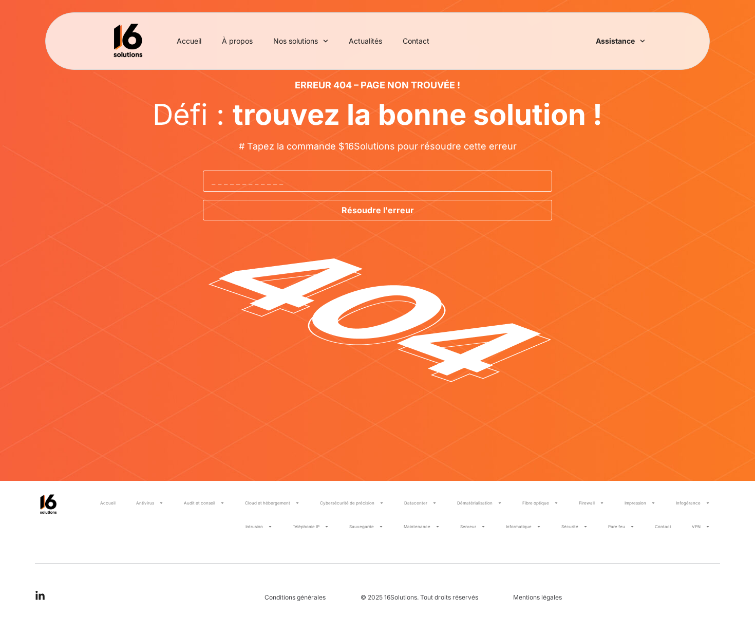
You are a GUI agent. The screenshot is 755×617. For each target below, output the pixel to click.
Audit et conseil (199, 503)
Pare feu (616, 526)
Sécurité (569, 526)
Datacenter (415, 503)
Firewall (587, 503)
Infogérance (688, 503)
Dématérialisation (475, 503)
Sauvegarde (361, 526)
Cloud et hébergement (267, 503)
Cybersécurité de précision (347, 503)
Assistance (615, 40)
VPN (696, 526)
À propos (237, 40)
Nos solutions (295, 40)
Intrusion (254, 526)
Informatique (519, 526)
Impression (635, 503)
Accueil (189, 40)
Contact (416, 40)
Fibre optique (535, 503)
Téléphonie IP (306, 526)
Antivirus (145, 503)
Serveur (468, 526)
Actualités (365, 40)
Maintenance (417, 526)
